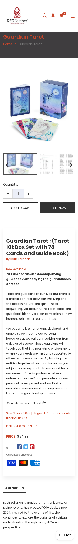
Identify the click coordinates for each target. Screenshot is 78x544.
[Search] (45, 15)
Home (7, 44)
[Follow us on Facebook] (19, 447)
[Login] (53, 15)
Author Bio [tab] (14, 488)
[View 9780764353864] (20, 164)
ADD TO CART (20, 208)
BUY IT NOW (57, 208)
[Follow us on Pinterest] (32, 447)
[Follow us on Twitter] (25, 447)
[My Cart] (61, 15)
